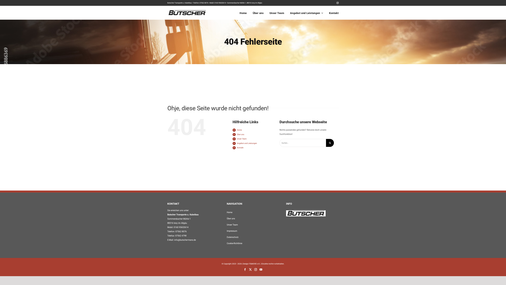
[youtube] (261, 269)
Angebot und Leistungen (247, 143)
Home (239, 130)
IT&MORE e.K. (254, 264)
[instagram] (338, 3)
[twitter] (250, 269)
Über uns (240, 134)
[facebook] (245, 269)
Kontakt (240, 148)
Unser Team (242, 139)
